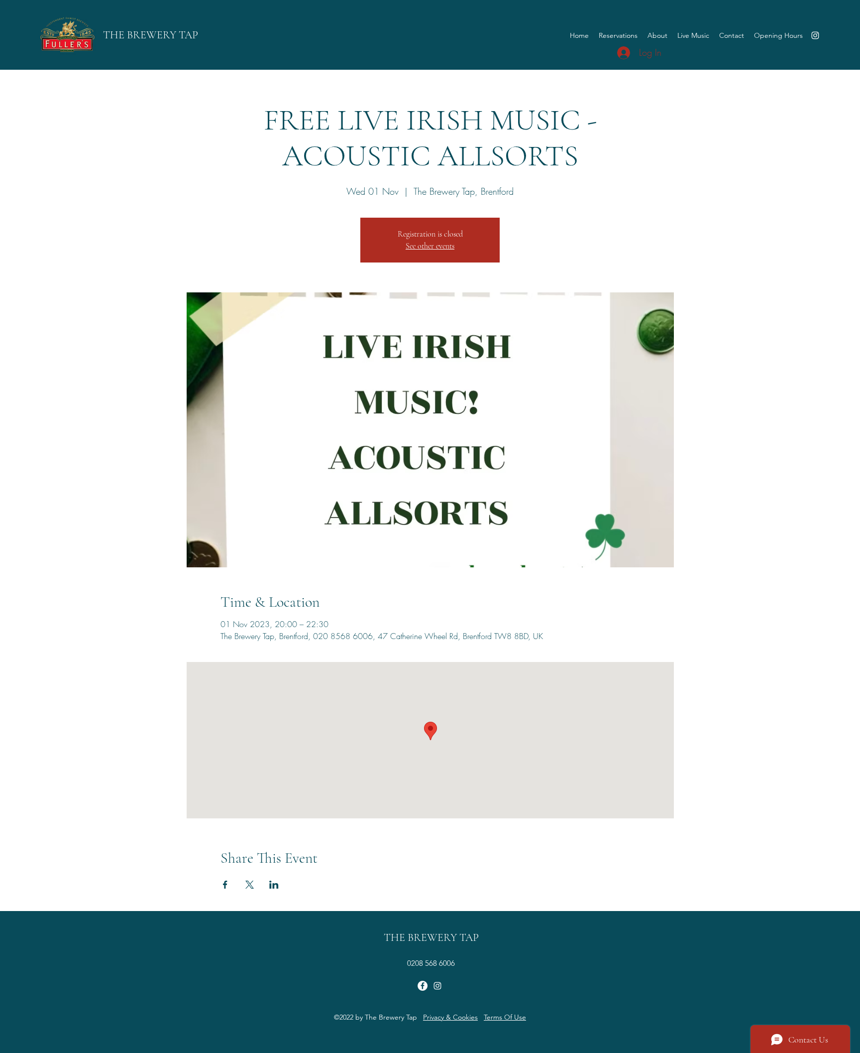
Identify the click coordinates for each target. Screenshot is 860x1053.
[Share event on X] (249, 885)
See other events (430, 246)
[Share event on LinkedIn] (274, 885)
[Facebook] (423, 986)
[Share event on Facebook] (225, 885)
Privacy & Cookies (450, 1017)
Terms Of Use (505, 1017)
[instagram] (815, 35)
